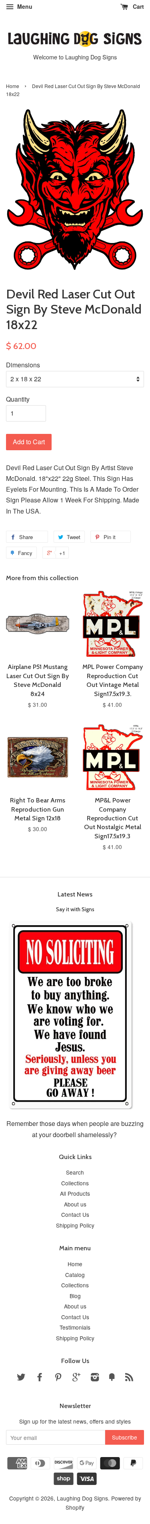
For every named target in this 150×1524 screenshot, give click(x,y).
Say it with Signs (75, 909)
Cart (137, 6)
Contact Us (75, 1214)
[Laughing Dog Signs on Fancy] (112, 1378)
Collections (75, 1183)
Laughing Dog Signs (82, 1498)
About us (75, 1204)
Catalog (75, 1275)
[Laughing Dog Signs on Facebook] (39, 1378)
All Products (75, 1193)
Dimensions (23, 364)
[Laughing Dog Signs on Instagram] (94, 1378)
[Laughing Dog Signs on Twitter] (21, 1378)
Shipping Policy (75, 1225)
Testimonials (75, 1327)
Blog (75, 1296)
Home (12, 85)
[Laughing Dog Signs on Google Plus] (76, 1378)
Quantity (18, 399)
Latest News (75, 894)
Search (75, 1172)
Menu (24, 6)
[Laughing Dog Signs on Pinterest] (58, 1378)
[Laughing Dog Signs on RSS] (129, 1378)
